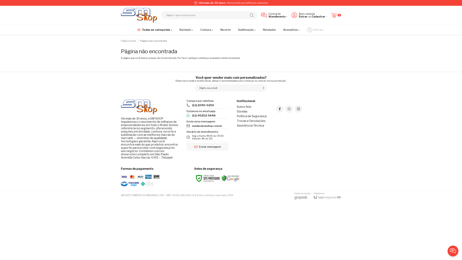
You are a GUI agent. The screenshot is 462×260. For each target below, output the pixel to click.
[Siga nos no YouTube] (289, 109)
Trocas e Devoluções (251, 121)
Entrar (303, 16)
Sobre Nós (244, 107)
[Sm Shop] (139, 15)
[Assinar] (263, 88)
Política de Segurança (252, 116)
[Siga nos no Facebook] (280, 109)
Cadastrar (318, 16)
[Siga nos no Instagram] (298, 109)
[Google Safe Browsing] (230, 178)
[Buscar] (251, 15)
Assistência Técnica (250, 125)
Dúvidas (242, 111)
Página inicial (128, 40)
